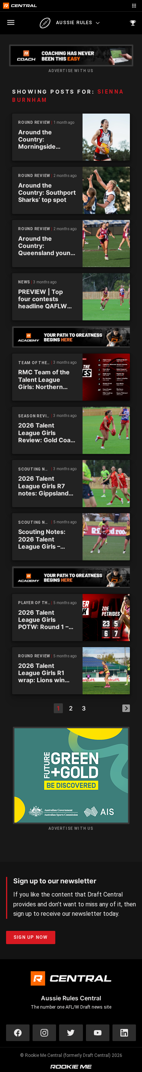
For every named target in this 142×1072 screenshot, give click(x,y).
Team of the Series (35, 363)
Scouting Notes (35, 469)
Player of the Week (35, 603)
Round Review (34, 122)
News (24, 282)
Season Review (35, 416)
